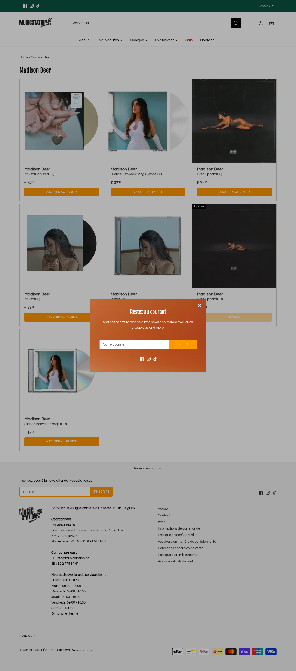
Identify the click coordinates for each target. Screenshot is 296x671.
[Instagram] (149, 358)
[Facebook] (142, 358)
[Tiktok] (155, 358)
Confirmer (183, 344)
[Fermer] (199, 305)
